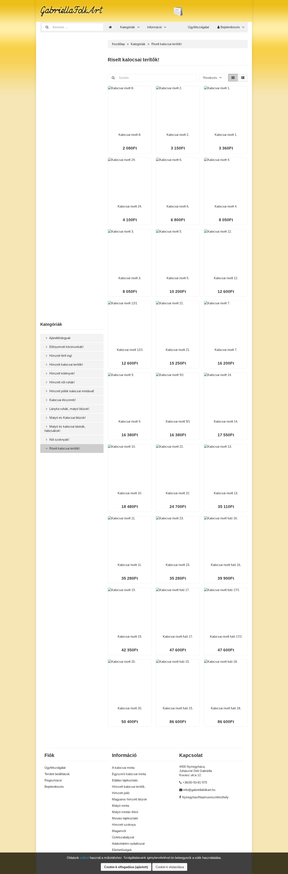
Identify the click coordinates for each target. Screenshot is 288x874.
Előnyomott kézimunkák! (65, 347)
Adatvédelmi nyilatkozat (128, 843)
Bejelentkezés (230, 27)
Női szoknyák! (58, 439)
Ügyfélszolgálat (198, 27)
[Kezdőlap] (110, 27)
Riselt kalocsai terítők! (64, 448)
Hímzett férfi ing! (60, 355)
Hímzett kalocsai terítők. (128, 786)
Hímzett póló (120, 793)
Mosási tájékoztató (125, 818)
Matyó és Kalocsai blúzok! (67, 417)
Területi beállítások (57, 774)
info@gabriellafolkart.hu (199, 790)
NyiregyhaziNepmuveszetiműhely (205, 797)
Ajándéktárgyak (59, 338)
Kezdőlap (118, 44)
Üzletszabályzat (123, 837)
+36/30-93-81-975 (195, 782)
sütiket (84, 857)
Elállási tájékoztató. (125, 780)
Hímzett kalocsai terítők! (65, 364)
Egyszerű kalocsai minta (129, 774)
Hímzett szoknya (124, 824)
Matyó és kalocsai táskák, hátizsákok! (64, 428)
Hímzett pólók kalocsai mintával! (71, 391)
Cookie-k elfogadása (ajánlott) (126, 867)
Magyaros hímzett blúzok (129, 799)
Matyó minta (120, 805)
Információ (154, 27)
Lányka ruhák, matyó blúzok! (68, 409)
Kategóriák (127, 27)
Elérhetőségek (122, 850)
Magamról (119, 831)
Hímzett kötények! (61, 373)
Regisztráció (53, 780)
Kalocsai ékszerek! (62, 400)
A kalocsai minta (123, 767)
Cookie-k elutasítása (170, 867)
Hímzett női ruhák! (61, 382)
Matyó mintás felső (125, 812)
